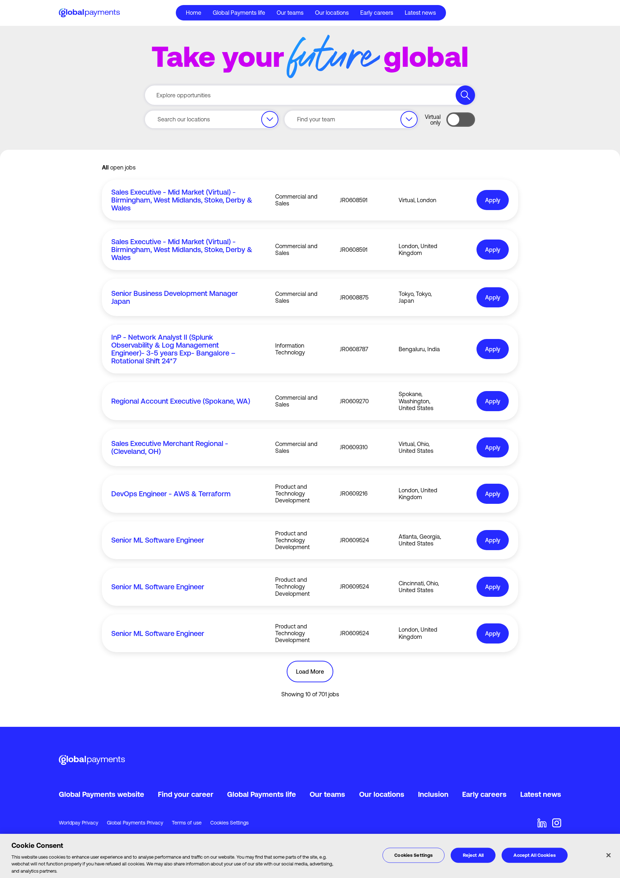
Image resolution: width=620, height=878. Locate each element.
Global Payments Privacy (135, 823)
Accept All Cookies (534, 855)
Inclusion (433, 794)
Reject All (473, 855)
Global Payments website (101, 794)
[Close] (608, 855)
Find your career (185, 794)
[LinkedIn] (541, 822)
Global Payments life (261, 794)
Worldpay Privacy (78, 823)
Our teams (290, 12)
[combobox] (212, 119)
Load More (310, 671)
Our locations (332, 12)
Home (193, 12)
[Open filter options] (269, 119)
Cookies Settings (229, 823)
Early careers (376, 12)
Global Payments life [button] (239, 12)
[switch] (460, 119)
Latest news (420, 12)
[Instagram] (556, 822)
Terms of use (187, 823)
